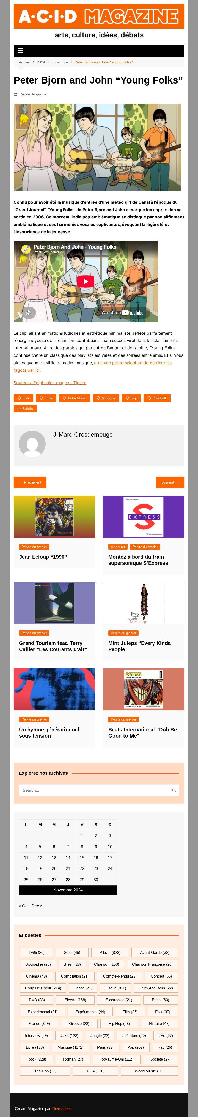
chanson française (152, 964)
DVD (37, 1000)
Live (165, 1035)
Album (110, 952)
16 (96, 858)
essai (160, 1000)
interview (36, 1035)
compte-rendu (120, 976)
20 (54, 868)
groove (79, 1023)
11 (26, 858)
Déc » (36, 906)
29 (82, 880)
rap (165, 1047)
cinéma (36, 976)
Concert (161, 976)
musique (109, 398)
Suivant (167, 482)
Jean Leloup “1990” (43, 557)
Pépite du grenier (34, 94)
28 (68, 880)
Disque (115, 988)
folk (25, 398)
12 (40, 858)
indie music (77, 398)
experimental (43, 1012)
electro (75, 1000)
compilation (75, 976)
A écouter (118, 547)
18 (26, 868)
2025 (72, 952)
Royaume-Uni (116, 1059)
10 (110, 847)
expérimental (90, 1012)
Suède (27, 409)
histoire (159, 1023)
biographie (38, 964)
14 (68, 858)
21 (68, 868)
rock (36, 1059)
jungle (99, 1035)
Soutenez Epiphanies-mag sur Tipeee (50, 382)
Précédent (32, 482)
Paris (105, 1047)
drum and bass (155, 988)
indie (49, 398)
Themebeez (62, 1108)
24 (110, 868)
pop (134, 398)
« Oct (23, 906)
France (39, 1023)
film (130, 1012)
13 (54, 858)
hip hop (119, 1023)
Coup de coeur (43, 988)
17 (110, 858)
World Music (149, 1071)
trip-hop (45, 1071)
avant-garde (154, 952)
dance (82, 988)
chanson (106, 964)
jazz (69, 1035)
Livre (35, 1047)
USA (95, 1071)
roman (73, 1059)
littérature (133, 1035)
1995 (37, 952)
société (160, 1059)
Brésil (72, 964)
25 (26, 880)
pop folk (159, 398)
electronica (119, 1000)
